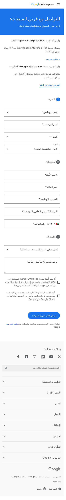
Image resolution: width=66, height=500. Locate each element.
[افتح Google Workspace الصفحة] (42, 4)
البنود (48, 476)
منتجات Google (19, 476)
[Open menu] (58, 4)
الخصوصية (57, 476)
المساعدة (57, 481)
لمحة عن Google (35, 476)
